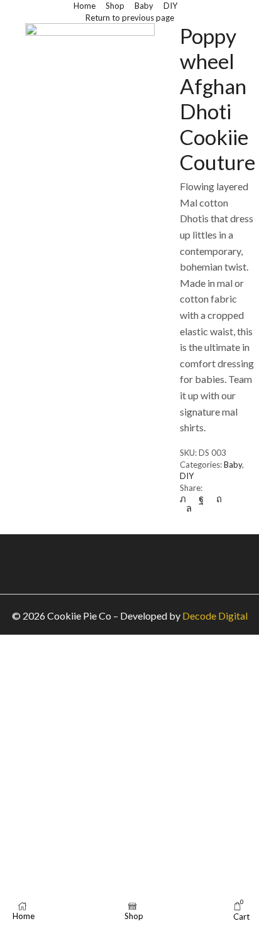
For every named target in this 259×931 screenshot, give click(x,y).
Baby (144, 6)
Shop (115, 6)
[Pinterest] (219, 498)
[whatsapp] (186, 507)
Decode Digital (215, 616)
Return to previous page (129, 18)
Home (85, 6)
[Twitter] (186, 498)
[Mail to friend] (238, 498)
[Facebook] (201, 498)
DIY (170, 6)
